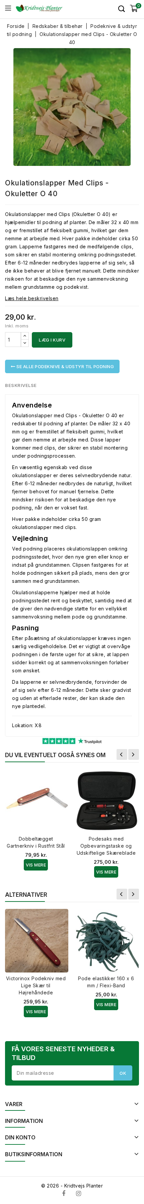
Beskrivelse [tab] (21, 385)
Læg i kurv (52, 340)
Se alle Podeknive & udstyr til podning (64, 366)
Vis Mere (36, 864)
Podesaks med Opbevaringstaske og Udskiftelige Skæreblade (106, 846)
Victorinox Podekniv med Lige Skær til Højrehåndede (36, 985)
